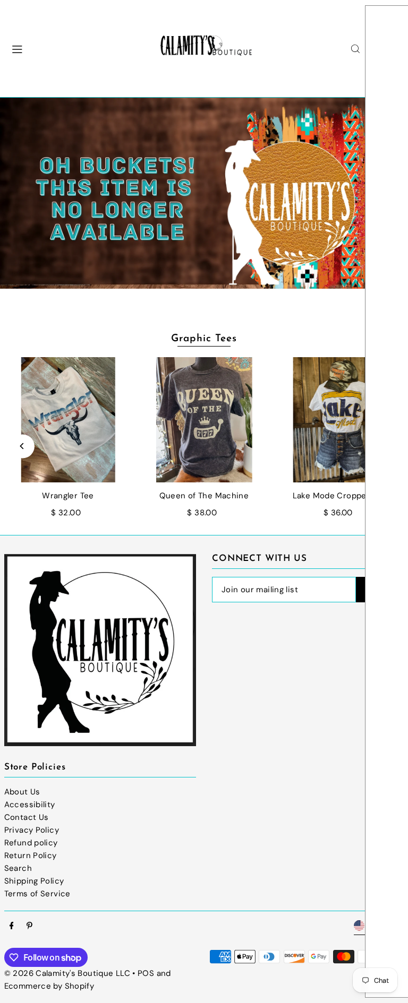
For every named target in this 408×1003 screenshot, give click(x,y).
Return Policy (30, 855)
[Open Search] (355, 49)
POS (146, 973)
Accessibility (29, 804)
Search (18, 868)
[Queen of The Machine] (204, 419)
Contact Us (26, 817)
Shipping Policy (34, 881)
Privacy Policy (31, 830)
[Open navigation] (76, 48)
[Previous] (23, 446)
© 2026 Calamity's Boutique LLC (67, 973)
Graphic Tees (203, 339)
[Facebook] (12, 926)
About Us (22, 791)
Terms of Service (37, 893)
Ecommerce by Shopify (49, 986)
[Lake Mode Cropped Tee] (340, 419)
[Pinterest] (29, 926)
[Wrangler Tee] (68, 419)
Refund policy (31, 842)
